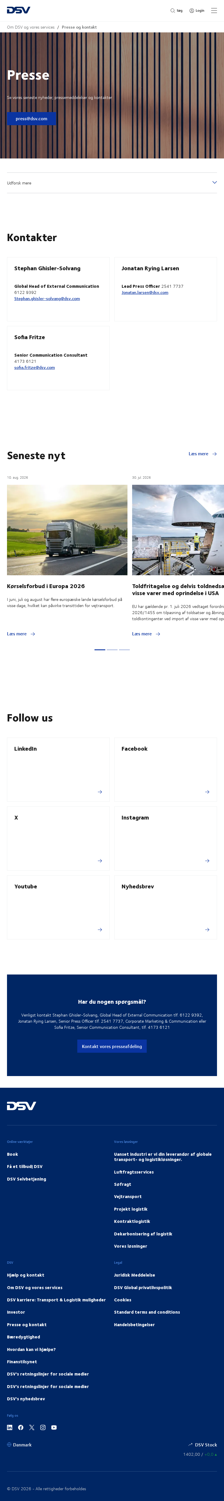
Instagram (135, 817)
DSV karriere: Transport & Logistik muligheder (56, 1299)
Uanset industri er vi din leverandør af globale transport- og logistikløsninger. (163, 1156)
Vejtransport (128, 1196)
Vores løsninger (130, 1245)
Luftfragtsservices (134, 1171)
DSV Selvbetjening (26, 1178)
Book (12, 1153)
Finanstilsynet (22, 1361)
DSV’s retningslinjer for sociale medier (48, 1373)
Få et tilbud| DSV (25, 1166)
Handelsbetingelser (134, 1324)
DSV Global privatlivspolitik (143, 1287)
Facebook (135, 748)
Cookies (122, 1299)
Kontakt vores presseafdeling (112, 1046)
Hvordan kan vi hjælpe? (31, 1349)
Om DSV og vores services (31, 27)
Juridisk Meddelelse (134, 1274)
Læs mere (199, 453)
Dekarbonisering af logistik (143, 1233)
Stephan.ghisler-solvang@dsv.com (47, 298)
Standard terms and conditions (147, 1311)
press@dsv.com (31, 118)
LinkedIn (25, 748)
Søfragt (122, 1184)
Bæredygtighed (23, 1336)
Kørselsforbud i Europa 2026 (46, 585)
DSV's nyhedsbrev (26, 1398)
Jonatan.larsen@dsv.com (145, 292)
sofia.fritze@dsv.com (34, 367)
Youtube (25, 885)
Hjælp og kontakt (25, 1274)
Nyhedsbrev (138, 885)
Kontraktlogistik (132, 1221)
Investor (16, 1311)
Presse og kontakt (79, 27)
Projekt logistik (131, 1208)
